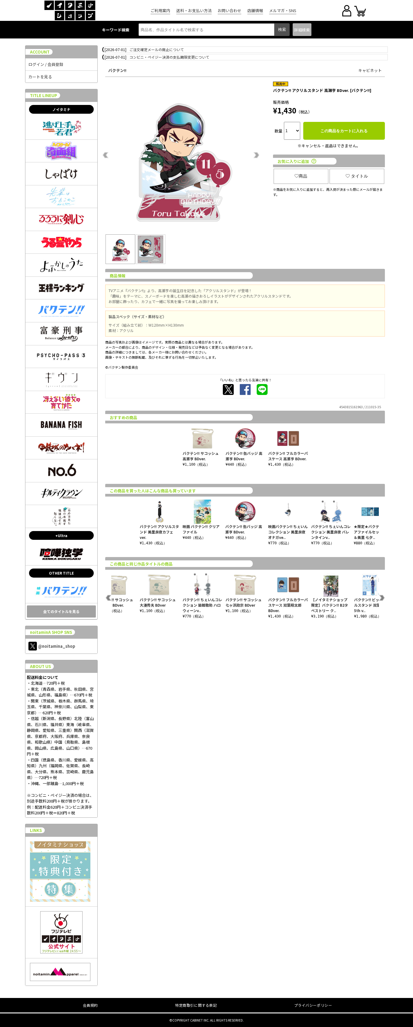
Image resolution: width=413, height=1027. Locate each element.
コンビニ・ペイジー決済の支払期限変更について (169, 57)
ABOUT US (40, 666)
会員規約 (90, 1005)
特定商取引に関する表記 (196, 1005)
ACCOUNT (40, 52)
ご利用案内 (160, 10)
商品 (303, 176)
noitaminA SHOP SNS (51, 632)
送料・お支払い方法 (194, 10)
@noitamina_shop (56, 646)
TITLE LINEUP (43, 95)
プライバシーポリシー (313, 1005)
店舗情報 (255, 10)
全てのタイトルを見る (61, 611)
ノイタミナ (61, 109)
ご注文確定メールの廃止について (156, 49)
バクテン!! (117, 70)
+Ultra (61, 535)
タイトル (359, 176)
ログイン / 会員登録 (45, 64)
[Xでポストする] (228, 389)
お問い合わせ (229, 10)
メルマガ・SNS (282, 10)
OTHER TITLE (61, 572)
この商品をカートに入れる (344, 131)
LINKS (36, 830)
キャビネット (370, 70)
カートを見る (40, 77)
